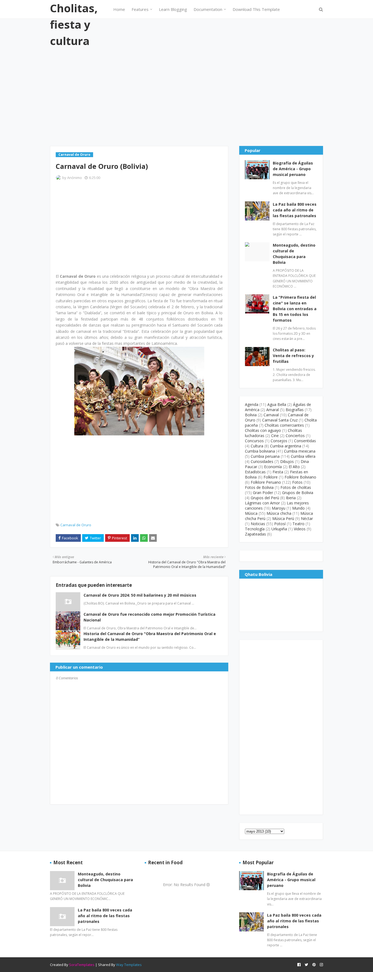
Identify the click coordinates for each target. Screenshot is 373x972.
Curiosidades (262, 461)
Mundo (298, 508)
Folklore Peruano (266, 482)
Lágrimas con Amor (262, 503)
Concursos (254, 440)
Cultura (257, 445)
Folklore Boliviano (300, 477)
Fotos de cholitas (295, 487)
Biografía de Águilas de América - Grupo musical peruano (293, 168)
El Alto (294, 466)
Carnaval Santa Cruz (280, 420)
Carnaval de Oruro (75, 524)
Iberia (291, 497)
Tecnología (255, 528)
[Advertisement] (186, 97)
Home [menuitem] (119, 9)
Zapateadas (255, 534)
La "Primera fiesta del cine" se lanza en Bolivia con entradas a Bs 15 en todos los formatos (294, 309)
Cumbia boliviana (260, 451)
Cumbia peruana (265, 456)
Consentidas (305, 440)
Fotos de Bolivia (259, 487)
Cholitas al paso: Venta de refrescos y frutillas (293, 355)
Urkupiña (279, 528)
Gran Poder (263, 492)
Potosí (280, 523)
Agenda (251, 404)
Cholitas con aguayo (263, 430)
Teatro (298, 523)
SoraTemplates (81, 964)
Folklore (271, 477)
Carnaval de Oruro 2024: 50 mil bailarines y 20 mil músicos (140, 595)
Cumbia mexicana (299, 451)
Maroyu (278, 508)
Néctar (307, 518)
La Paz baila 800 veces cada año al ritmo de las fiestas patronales (294, 210)
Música (251, 513)
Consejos (279, 440)
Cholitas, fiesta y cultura (73, 24)
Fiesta (278, 471)
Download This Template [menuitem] (256, 9)
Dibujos (287, 461)
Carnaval (271, 414)
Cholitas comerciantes (284, 425)
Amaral (272, 409)
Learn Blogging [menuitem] (173, 9)
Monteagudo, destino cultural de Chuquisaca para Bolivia (294, 254)
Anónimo (74, 177)
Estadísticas (255, 471)
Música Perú (283, 518)
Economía (273, 466)
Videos (300, 528)
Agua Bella (276, 404)
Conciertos (295, 435)
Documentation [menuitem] (208, 9)
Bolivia (251, 414)
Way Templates (129, 964)
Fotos (297, 482)
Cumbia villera (303, 456)
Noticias (258, 523)
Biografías (295, 409)
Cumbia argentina (285, 445)
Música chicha (279, 513)
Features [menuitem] (140, 9)
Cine (275, 435)
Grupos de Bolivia (297, 492)
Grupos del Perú (265, 497)
